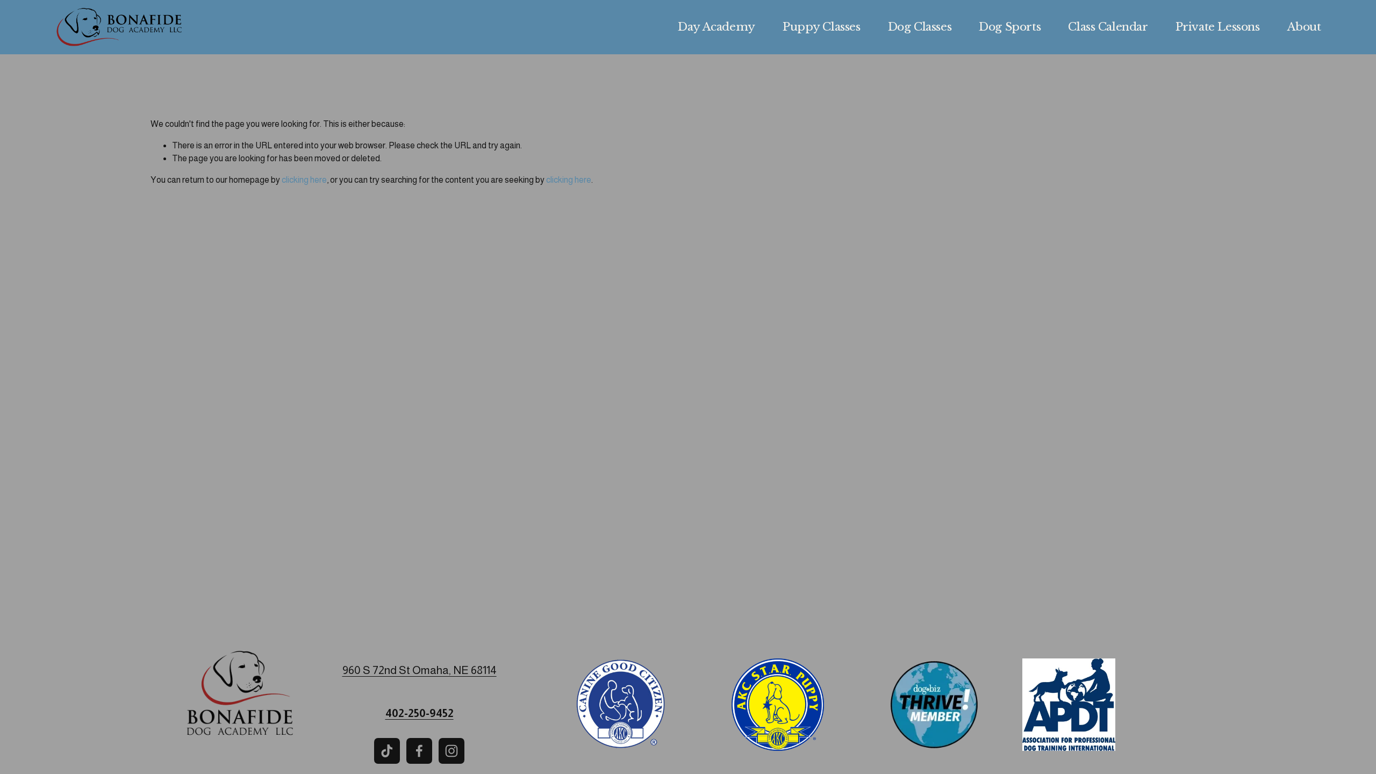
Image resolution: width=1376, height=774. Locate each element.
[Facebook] (419, 751)
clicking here (304, 179)
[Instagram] (451, 751)
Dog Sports (1010, 27)
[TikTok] (387, 751)
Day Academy (716, 27)
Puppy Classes (822, 27)
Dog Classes (919, 27)
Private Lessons (1218, 27)
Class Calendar (1108, 27)
